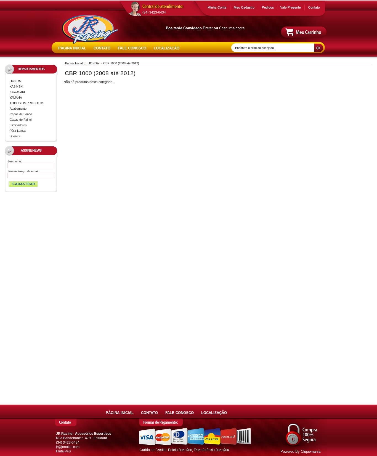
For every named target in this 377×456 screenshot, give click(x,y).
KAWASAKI (16, 92)
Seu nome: (14, 161)
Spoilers (15, 136)
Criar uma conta (232, 28)
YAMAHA (14, 98)
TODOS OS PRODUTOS (27, 103)
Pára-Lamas (18, 130)
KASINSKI (15, 87)
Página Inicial (74, 63)
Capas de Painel (20, 119)
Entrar (208, 28)
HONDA (14, 81)
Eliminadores (18, 125)
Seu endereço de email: (23, 171)
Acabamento (18, 108)
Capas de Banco (21, 114)
